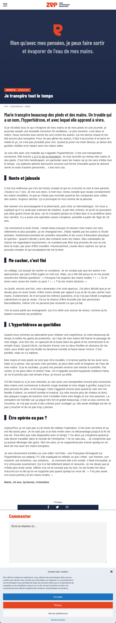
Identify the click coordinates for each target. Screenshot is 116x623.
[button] (111, 571)
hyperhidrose (16, 106)
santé (27, 106)
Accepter (58, 597)
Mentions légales (58, 620)
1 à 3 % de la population (46, 156)
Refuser (58, 605)
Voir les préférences (58, 613)
